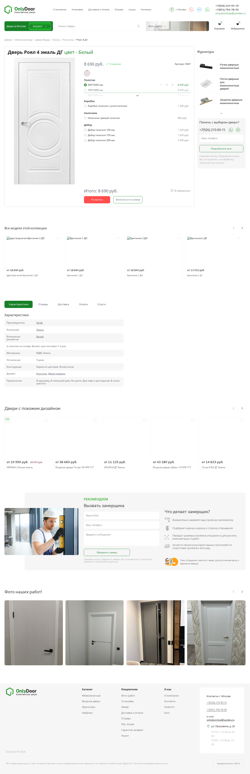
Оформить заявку (107, 552)
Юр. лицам (127, 724)
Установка (77, 9)
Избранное (238, 26)
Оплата (83, 304)
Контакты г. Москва (218, 696)
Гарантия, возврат (132, 730)
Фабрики (87, 712)
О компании (59, 9)
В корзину (97, 199)
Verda (39, 322)
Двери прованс (56, 373)
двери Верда (42, 39)
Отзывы (119, 9)
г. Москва (181, 9)
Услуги (101, 304)
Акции (132, 9)
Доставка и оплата (98, 9)
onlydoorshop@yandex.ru (230, 13)
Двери (8, 39)
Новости (169, 707)
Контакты (146, 9)
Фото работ (128, 695)
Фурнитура (88, 707)
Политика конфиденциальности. (150, 763)
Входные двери (91, 701)
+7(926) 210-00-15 (227, 5)
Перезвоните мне (221, 148)
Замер (125, 707)
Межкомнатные (23, 39)
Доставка (63, 304)
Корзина (219, 26)
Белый (40, 336)
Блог (167, 712)
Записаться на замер (128, 199)
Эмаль (56, 39)
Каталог (38, 26)
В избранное (182, 190)
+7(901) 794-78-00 (227, 9)
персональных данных (106, 561)
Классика (68, 39)
